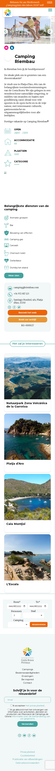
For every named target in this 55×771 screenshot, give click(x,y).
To (38, 602)
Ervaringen (27, 676)
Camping (18, 620)
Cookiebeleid (27, 755)
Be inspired (27, 679)
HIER (49, 2)
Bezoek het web (28, 312)
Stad (33, 611)
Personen (16, 611)
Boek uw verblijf (27, 319)
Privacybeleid (27, 752)
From (17, 602)
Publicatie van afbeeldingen (28, 759)
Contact (27, 682)
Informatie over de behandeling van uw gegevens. (31, 717)
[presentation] (5, 31)
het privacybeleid (35, 705)
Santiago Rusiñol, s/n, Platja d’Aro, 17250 (28, 301)
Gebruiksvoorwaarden (27, 762)
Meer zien (13, 275)
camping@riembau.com (26, 287)
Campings (27, 669)
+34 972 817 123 (21, 293)
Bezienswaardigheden (27, 672)
